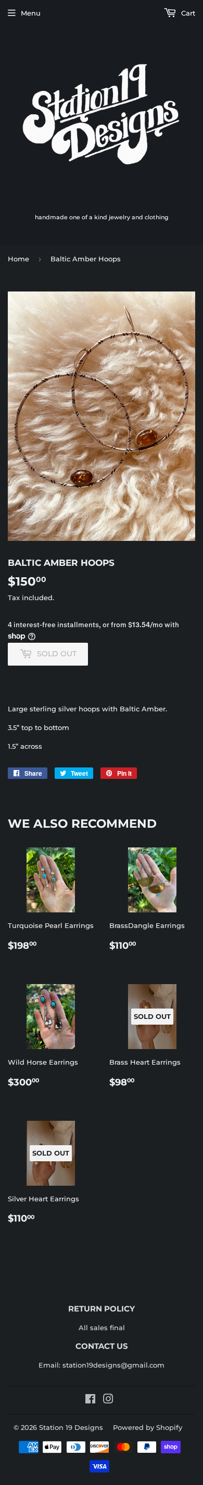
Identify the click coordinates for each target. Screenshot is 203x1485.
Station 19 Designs (71, 1427)
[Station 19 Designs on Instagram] (108, 1400)
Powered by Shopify (147, 1427)
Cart (187, 13)
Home (18, 259)
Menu (31, 13)
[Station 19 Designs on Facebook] (90, 1400)
